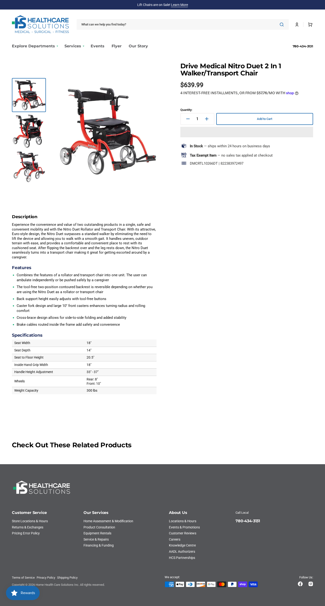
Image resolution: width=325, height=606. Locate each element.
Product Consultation (99, 527)
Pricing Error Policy (26, 533)
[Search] (282, 24)
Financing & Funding (99, 545)
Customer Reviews (182, 533)
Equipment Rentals (97, 533)
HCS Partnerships (182, 558)
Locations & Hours (182, 521)
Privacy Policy (46, 577)
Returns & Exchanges (27, 527)
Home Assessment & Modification (108, 521)
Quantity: (186, 110)
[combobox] (183, 24)
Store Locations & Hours (30, 521)
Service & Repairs (96, 539)
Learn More (179, 5)
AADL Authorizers (182, 551)
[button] (297, 24)
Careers (174, 539)
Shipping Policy (67, 577)
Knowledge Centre (182, 545)
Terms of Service (23, 577)
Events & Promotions (184, 527)
